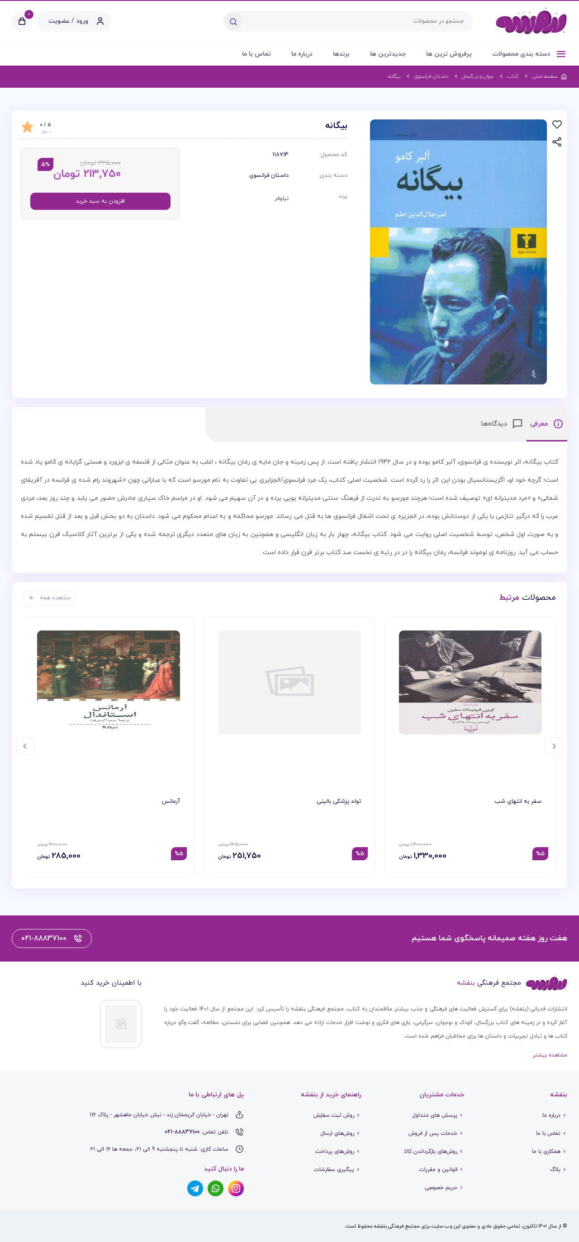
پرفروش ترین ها (449, 54)
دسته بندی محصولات (522, 54)
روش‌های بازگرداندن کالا (430, 1151)
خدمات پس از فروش (432, 1133)
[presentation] (554, 746)
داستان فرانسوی (269, 175)
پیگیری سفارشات (334, 1169)
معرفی (540, 424)
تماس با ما (256, 54)
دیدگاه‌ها (495, 424)
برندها (341, 54)
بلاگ (555, 1169)
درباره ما (302, 54)
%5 (540, 854)
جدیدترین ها (388, 54)
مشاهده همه (55, 598)
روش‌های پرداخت (334, 1151)
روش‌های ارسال (337, 1133)
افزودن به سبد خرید (100, 201)
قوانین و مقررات (438, 1169)
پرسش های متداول (434, 1115)
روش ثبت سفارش (333, 1115)
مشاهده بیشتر (550, 1055)
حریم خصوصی (441, 1187)
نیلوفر (282, 198)
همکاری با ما (546, 1151)
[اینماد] (121, 1024)
